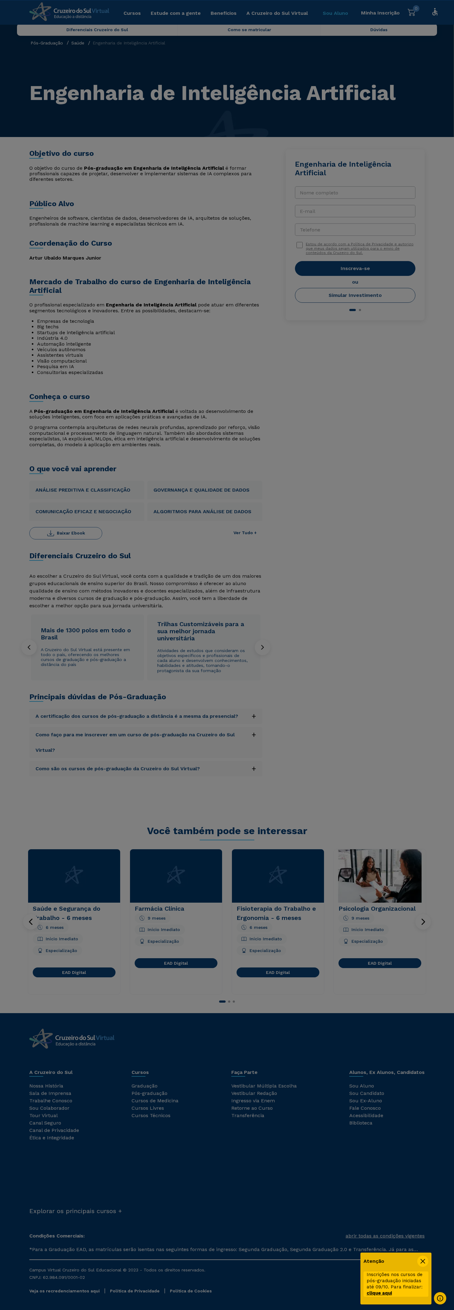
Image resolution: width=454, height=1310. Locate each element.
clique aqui (379, 1293)
